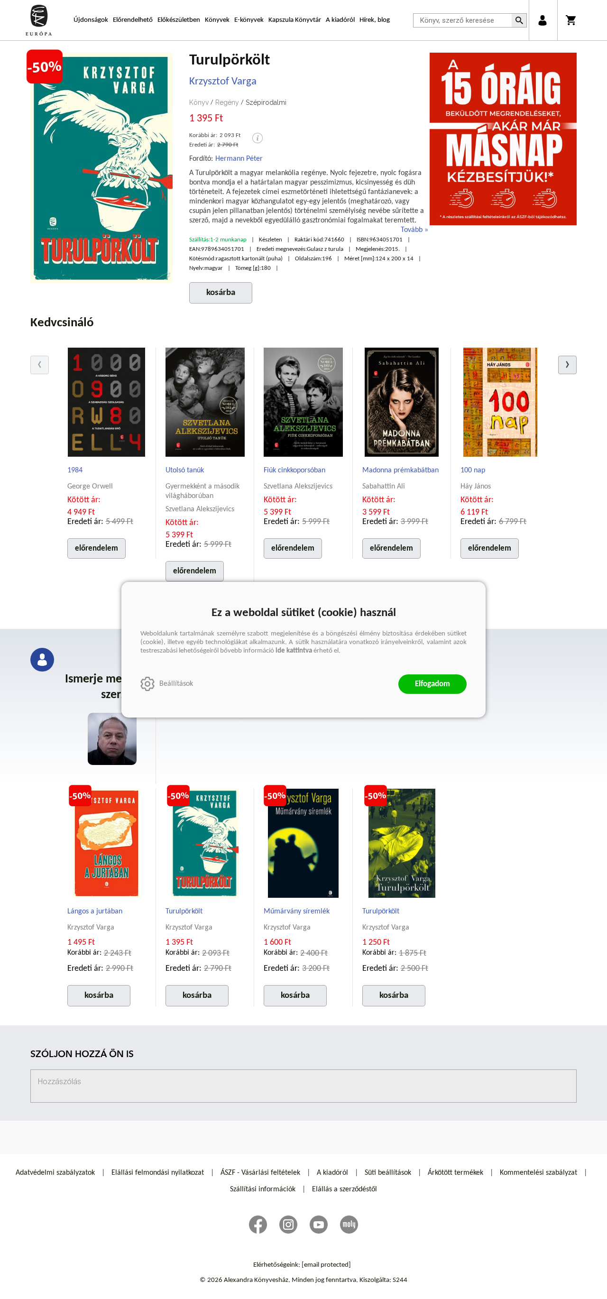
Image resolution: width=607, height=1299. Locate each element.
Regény (227, 102)
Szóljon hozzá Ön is (82, 1054)
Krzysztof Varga (223, 81)
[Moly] (349, 1225)
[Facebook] (258, 1225)
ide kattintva (294, 650)
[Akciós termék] (45, 67)
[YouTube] (318, 1225)
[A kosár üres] (572, 20)
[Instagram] (288, 1225)
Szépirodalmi (266, 102)
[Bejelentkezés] (542, 20)
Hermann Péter (239, 159)
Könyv (199, 102)
